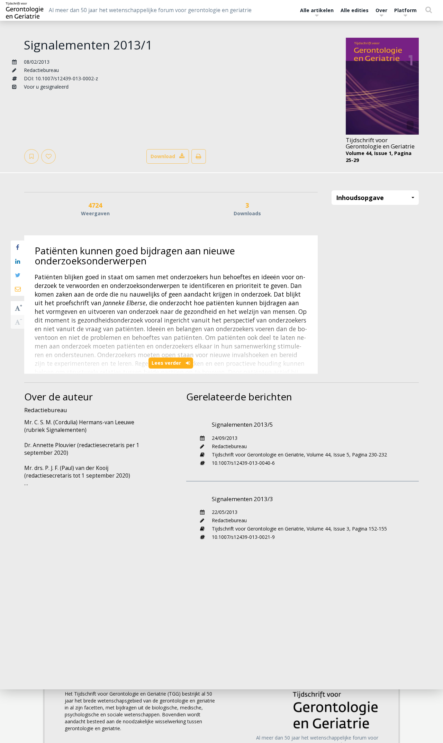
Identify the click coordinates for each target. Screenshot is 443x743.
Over (381, 10)
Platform (405, 10)
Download (163, 156)
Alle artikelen (317, 10)
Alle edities (355, 10)
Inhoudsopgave (360, 197)
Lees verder (167, 363)
